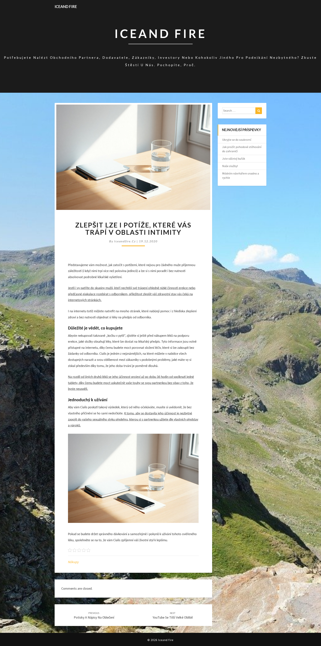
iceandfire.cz (125, 241)
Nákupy (73, 562)
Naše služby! (230, 166)
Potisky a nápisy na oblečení (94, 615)
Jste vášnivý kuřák (233, 158)
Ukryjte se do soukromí (236, 139)
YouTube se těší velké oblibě (173, 615)
